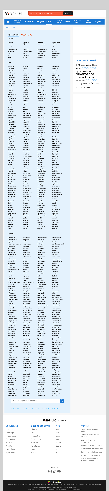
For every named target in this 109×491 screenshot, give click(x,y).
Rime (13, 27)
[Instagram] (50, 471)
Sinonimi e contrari (17, 22)
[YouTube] (59, 471)
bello (98, 84)
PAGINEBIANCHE (53, 484)
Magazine (98, 22)
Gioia (33, 449)
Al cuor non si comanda (90, 455)
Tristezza (34, 452)
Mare (58, 439)
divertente (85, 74)
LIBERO (10, 484)
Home (8, 22)
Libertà (34, 429)
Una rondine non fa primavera (89, 441)
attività (78, 68)
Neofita (9, 446)
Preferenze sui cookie (66, 487)
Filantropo (10, 432)
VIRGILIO (16, 484)
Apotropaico (11, 452)
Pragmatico (35, 436)
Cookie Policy (55, 487)
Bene (58, 452)
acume (91, 79)
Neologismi (40, 22)
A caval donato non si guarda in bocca (89, 460)
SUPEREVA (98, 484)
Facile (33, 432)
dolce (78, 71)
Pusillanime (10, 439)
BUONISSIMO (90, 484)
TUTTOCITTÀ (62, 484)
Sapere (16, 13)
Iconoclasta (10, 449)
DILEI (68, 484)
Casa (58, 436)
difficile (92, 77)
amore (81, 86)
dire (78, 64)
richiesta (93, 65)
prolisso (86, 71)
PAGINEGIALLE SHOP (35, 484)
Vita (57, 429)
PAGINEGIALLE (24, 484)
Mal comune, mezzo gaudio (92, 448)
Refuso (9, 442)
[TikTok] (54, 471)
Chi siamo (35, 487)
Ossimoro (10, 429)
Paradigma (35, 446)
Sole (57, 432)
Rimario (49, 22)
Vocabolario (29, 22)
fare (92, 83)
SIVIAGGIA (74, 484)
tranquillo (81, 77)
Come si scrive (59, 22)
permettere (80, 80)
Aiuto (74, 487)
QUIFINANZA (81, 484)
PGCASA (44, 484)
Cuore (58, 446)
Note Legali (42, 487)
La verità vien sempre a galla (90, 430)
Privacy (49, 487)
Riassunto (35, 442)
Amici (58, 449)
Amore (58, 442)
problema (89, 68)
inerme (78, 84)
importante (85, 65)
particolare (85, 84)
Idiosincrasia (11, 436)
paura (88, 87)
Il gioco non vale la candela (91, 452)
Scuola (67, 22)
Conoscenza (36, 439)
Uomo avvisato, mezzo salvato (90, 435)
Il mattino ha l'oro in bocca (91, 445)
